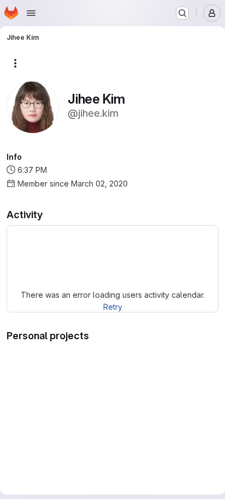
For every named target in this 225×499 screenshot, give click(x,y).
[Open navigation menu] (31, 13)
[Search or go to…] (182, 13)
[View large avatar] (33, 106)
